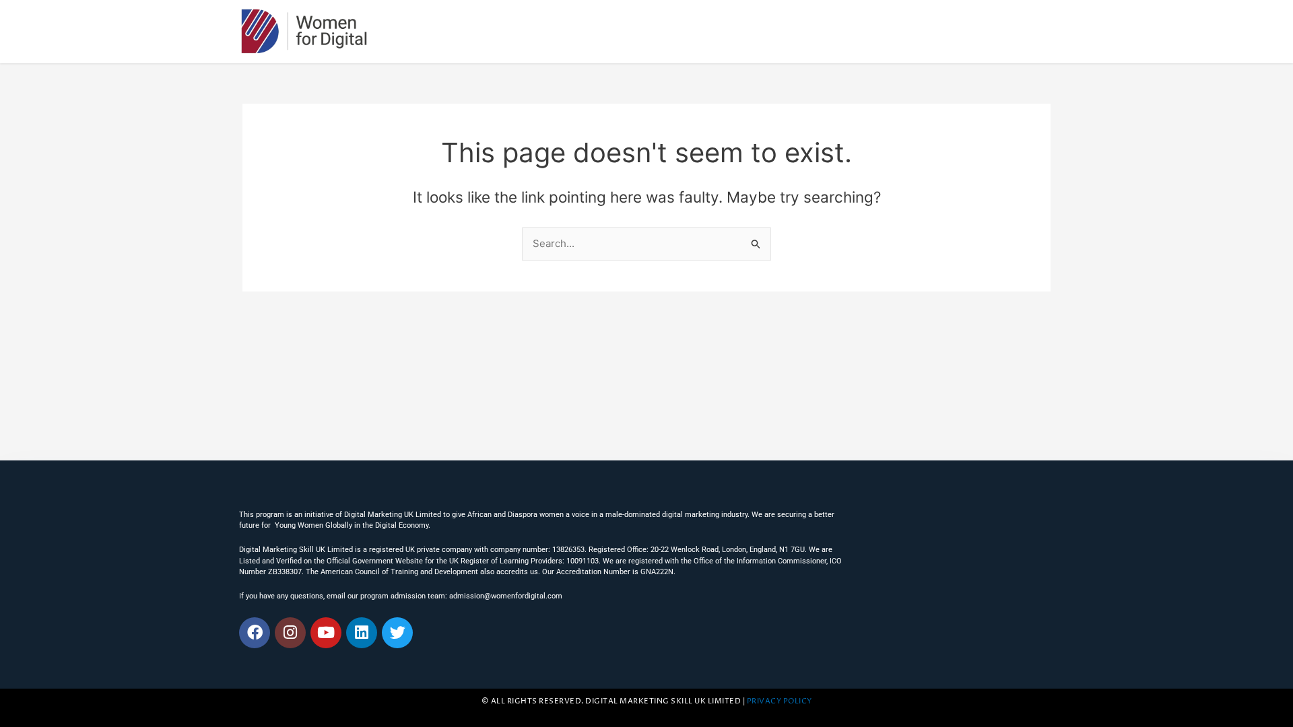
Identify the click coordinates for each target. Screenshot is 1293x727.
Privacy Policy (779, 701)
